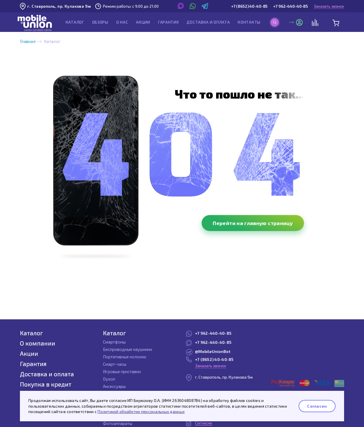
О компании (37, 343)
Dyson (109, 378)
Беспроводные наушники (127, 349)
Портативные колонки (124, 356)
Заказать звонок (329, 6)
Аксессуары (114, 386)
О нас (122, 22)
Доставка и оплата (208, 22)
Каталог (75, 22)
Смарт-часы (114, 364)
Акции (143, 22)
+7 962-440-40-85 (290, 6)
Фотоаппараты (117, 423)
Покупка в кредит (45, 384)
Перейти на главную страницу (253, 223)
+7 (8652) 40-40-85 (249, 6)
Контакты (249, 22)
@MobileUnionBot (212, 351)
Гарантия (168, 22)
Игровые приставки (122, 371)
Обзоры (100, 22)
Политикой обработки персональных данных (141, 411)
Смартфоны (114, 341)
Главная (28, 41)
